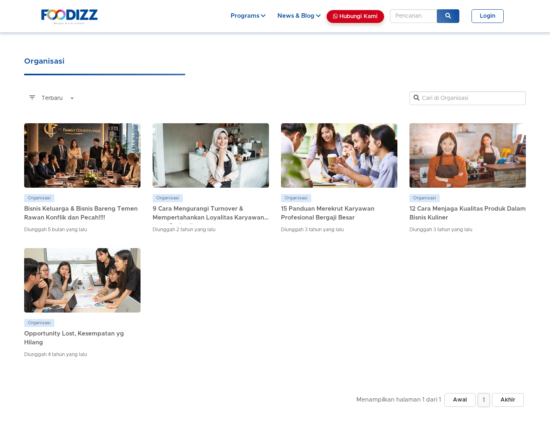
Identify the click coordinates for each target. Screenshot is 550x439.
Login (487, 16)
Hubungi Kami (358, 16)
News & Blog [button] (296, 16)
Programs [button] (246, 16)
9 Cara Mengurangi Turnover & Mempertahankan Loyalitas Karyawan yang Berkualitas (208, 217)
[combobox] (50, 98)
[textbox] (50, 98)
